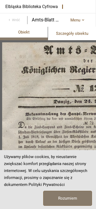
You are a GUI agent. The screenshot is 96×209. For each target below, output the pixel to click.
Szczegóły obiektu (72, 33)
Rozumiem (67, 198)
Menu (75, 20)
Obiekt (24, 32)
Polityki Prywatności (47, 184)
